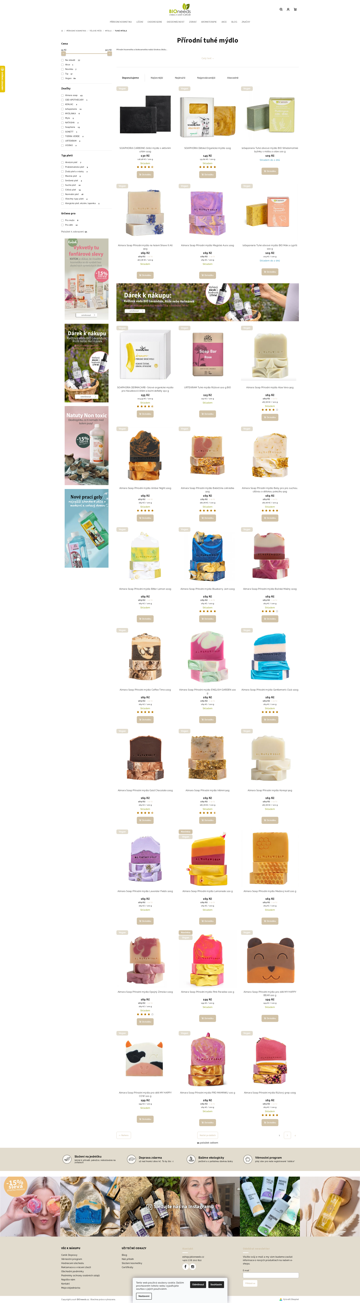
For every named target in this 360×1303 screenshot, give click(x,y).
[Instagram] (192, 1266)
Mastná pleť (73, 176)
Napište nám (68, 1279)
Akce (69, 64)
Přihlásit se (250, 1283)
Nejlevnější (157, 77)
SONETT (71, 132)
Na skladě (72, 60)
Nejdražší (180, 77)
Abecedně (232, 77)
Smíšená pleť (73, 180)
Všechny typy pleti (76, 199)
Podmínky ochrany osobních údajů (80, 1275)
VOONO (71, 145)
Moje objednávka (70, 1287)
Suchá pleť (72, 185)
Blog (124, 1255)
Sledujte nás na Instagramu (184, 1206)
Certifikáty (127, 1267)
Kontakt (65, 1283)
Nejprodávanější (206, 77)
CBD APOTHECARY (76, 100)
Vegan (70, 78)
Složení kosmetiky (132, 1263)
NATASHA (72, 122)
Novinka (70, 69)
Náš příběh (128, 1259)
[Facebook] (185, 1266)
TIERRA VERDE (74, 136)
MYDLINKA (72, 113)
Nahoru (125, 1135)
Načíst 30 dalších (208, 1135)
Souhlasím (216, 1284)
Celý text (207, 58)
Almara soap (73, 95)
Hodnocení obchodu (72, 1263)
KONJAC (71, 104)
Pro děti (71, 225)
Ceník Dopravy (69, 1255)
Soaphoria (72, 127)
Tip (68, 74)
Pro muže (71, 220)
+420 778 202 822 (192, 1260)
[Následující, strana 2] (287, 1135)
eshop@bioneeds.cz (193, 1256)
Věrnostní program (71, 1259)
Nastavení (143, 1296)
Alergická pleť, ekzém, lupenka (82, 203)
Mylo (69, 118)
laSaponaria (73, 109)
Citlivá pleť (73, 190)
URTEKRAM (72, 141)
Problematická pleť (76, 167)
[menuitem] (121, 22)
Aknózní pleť (73, 162)
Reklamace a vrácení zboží (76, 1267)
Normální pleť (74, 194)
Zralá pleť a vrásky (76, 171)
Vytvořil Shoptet (291, 1299)
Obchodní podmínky (72, 1271)
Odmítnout (198, 1284)
